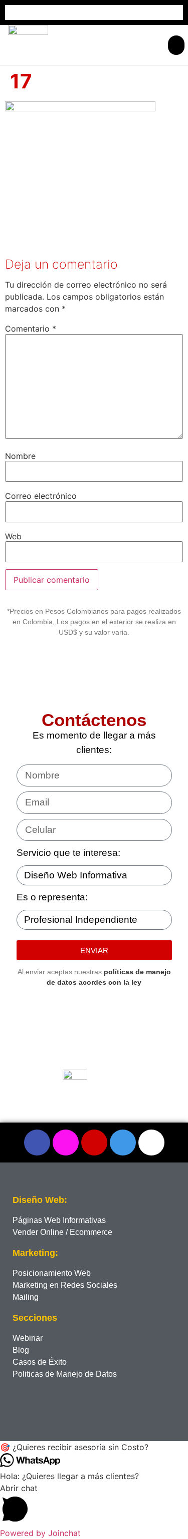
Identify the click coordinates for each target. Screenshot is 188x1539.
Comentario (30, 329)
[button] (176, 45)
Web (13, 536)
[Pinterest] (94, 1142)
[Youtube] (151, 1142)
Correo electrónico (41, 496)
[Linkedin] (123, 1142)
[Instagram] (66, 1142)
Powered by (40, 1533)
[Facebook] (37, 1142)
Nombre (20, 456)
